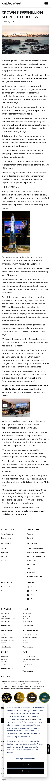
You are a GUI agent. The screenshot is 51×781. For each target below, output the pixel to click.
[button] (46, 3)
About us (30, 534)
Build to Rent (32, 572)
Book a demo (6, 538)
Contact (30, 538)
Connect (4, 548)
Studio (3, 560)
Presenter (5, 552)
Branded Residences (34, 576)
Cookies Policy (30, 719)
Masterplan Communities (36, 552)
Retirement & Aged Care (36, 556)
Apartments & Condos (35, 548)
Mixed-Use (31, 564)
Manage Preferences (25, 759)
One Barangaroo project (36, 78)
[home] (11, 3)
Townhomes (31, 560)
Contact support (7, 534)
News (3, 591)
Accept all (25, 765)
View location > (7, 625)
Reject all (25, 771)
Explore (4, 556)
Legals (3, 780)
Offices (29, 568)
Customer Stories (7, 587)
